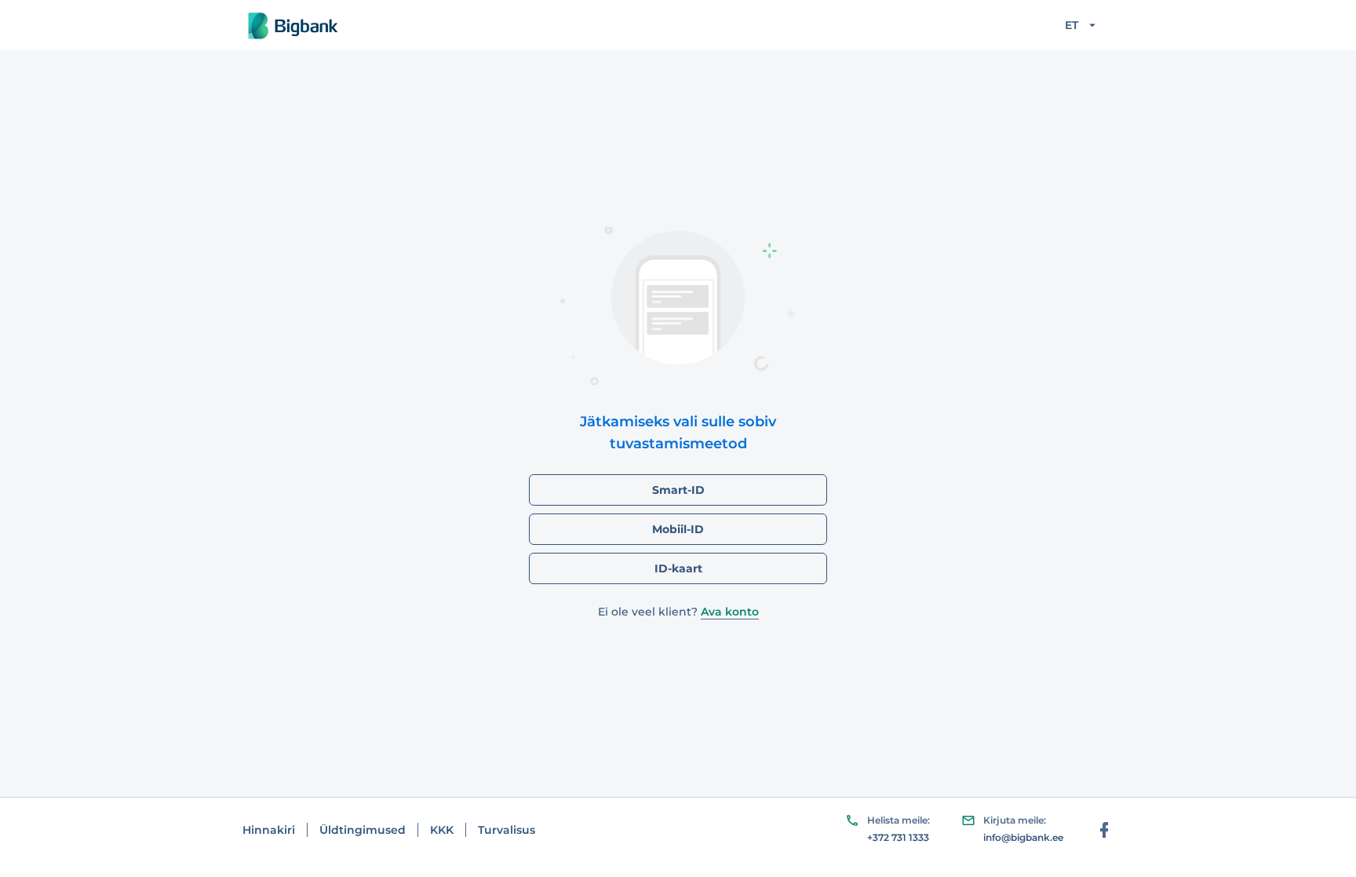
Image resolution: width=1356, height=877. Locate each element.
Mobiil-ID (678, 529)
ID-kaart (678, 568)
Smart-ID (678, 490)
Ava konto (730, 612)
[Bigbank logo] (294, 25)
